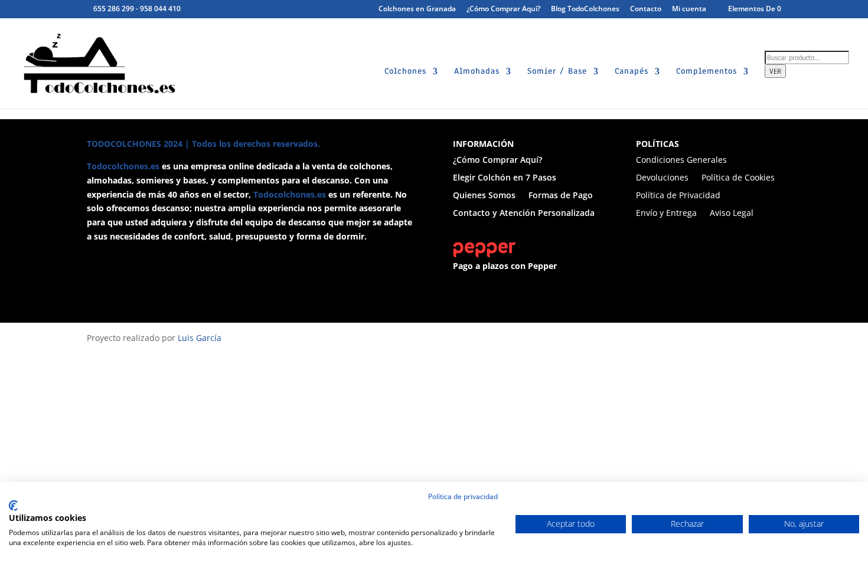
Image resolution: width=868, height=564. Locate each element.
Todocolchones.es (123, 166)
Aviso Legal (731, 213)
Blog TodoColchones (585, 9)
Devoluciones (662, 178)
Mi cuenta (689, 9)
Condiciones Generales (681, 160)
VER (775, 71)
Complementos (706, 72)
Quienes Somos (484, 196)
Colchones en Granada (417, 9)
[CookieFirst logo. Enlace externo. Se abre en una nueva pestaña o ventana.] (13, 505)
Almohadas (477, 72)
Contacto (645, 9)
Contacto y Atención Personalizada (524, 213)
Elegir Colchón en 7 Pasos (504, 178)
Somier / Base (557, 72)
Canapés (631, 72)
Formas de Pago (560, 196)
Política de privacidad (463, 496)
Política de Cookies (738, 178)
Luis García (199, 337)
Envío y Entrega (666, 213)
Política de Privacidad (678, 196)
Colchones (405, 72)
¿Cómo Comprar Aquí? (503, 9)
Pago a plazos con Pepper (505, 265)
